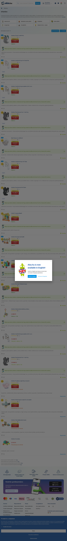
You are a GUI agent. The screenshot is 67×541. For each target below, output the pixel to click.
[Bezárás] (51, 261)
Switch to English (32, 276)
